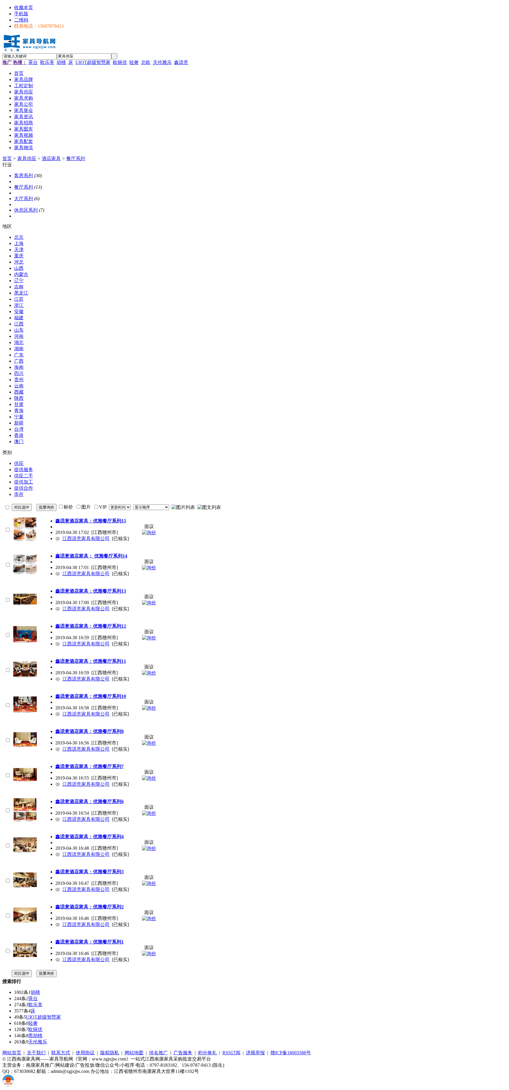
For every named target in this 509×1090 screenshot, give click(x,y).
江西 (19, 323)
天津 (19, 249)
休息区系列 (26, 210)
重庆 (19, 255)
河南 (19, 336)
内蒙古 (21, 274)
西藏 (19, 391)
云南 (19, 385)
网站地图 (134, 1052)
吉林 (19, 286)
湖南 (19, 348)
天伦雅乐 (162, 62)
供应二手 (23, 475)
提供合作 (23, 488)
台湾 (19, 429)
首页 (7, 158)
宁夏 (19, 416)
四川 (19, 373)
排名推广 (158, 1052)
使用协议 (85, 1052)
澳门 (19, 441)
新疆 (19, 422)
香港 (19, 435)
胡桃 (61, 62)
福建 (19, 317)
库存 (19, 494)
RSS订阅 (231, 1052)
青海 (19, 410)
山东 (19, 330)
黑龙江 (21, 292)
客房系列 (23, 175)
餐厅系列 (75, 158)
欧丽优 (120, 62)
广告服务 (182, 1052)
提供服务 (23, 469)
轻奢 (134, 62)
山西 (19, 268)
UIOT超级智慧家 (92, 62)
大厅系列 (23, 198)
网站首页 (11, 1052)
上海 (19, 243)
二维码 (21, 19)
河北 (19, 261)
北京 (19, 237)
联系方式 (60, 1052)
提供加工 (23, 481)
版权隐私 (109, 1052)
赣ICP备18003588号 (290, 1052)
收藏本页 (23, 7)
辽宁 (19, 280)
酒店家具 (51, 158)
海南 (19, 367)
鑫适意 (181, 62)
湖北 (19, 342)
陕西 (19, 398)
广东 (19, 354)
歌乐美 (47, 62)
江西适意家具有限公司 (86, 538)
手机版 (21, 13)
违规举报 (255, 1052)
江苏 (19, 299)
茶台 (33, 62)
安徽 (19, 311)
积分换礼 (207, 1052)
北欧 (146, 62)
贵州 (19, 379)
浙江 (19, 305)
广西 (19, 361)
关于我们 (36, 1052)
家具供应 (26, 158)
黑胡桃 (35, 1035)
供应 (19, 463)
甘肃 (19, 404)
